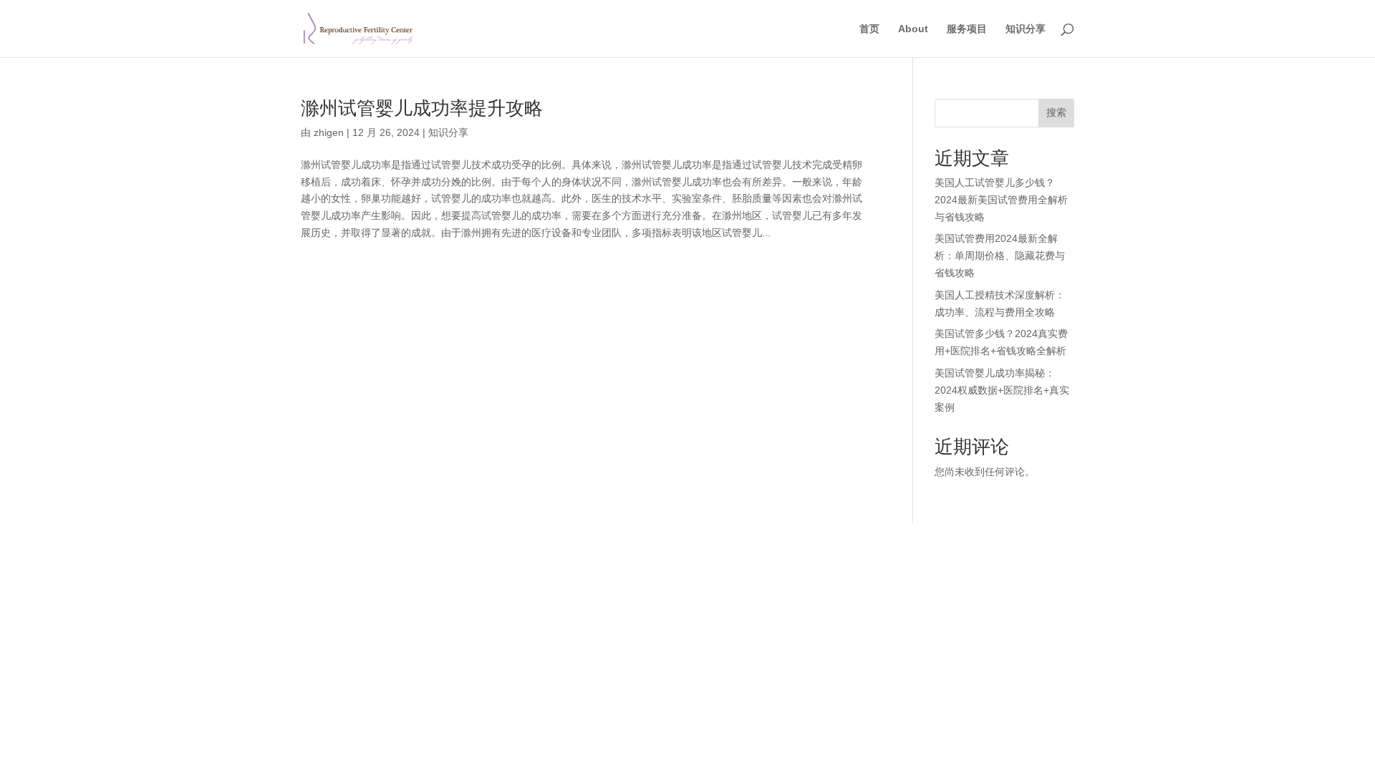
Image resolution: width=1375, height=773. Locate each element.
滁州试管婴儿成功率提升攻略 (422, 108)
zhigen (329, 132)
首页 (869, 29)
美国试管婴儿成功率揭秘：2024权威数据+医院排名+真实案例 (1002, 390)
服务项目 (967, 29)
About (913, 29)
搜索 (1056, 112)
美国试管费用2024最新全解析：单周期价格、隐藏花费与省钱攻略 (1000, 255)
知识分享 (1025, 29)
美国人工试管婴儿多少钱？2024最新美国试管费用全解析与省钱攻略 (1001, 200)
